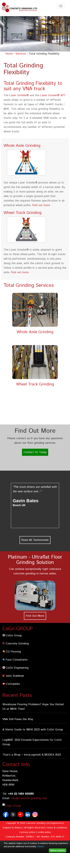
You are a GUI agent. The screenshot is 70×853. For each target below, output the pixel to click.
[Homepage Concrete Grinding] (20, 7)
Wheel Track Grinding (35, 384)
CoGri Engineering (17, 668)
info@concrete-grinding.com (29, 798)
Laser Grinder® (19, 95)
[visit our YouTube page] (20, 816)
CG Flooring (13, 652)
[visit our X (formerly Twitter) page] (13, 816)
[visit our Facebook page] (6, 816)
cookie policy (44, 832)
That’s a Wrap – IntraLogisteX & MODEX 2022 (31, 755)
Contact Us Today (35, 452)
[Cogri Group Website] (20, 805)
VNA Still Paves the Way (17, 719)
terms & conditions (57, 827)
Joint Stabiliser (15, 676)
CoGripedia (13, 684)
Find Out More (35, 616)
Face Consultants (17, 660)
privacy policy (28, 832)
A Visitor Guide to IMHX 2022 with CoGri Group (32, 730)
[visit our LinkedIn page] (28, 816)
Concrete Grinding (17, 644)
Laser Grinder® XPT (53, 95)
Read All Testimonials (35, 540)
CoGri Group (14, 635)
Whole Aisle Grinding (35, 332)
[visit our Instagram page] (35, 816)
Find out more (41, 205)
